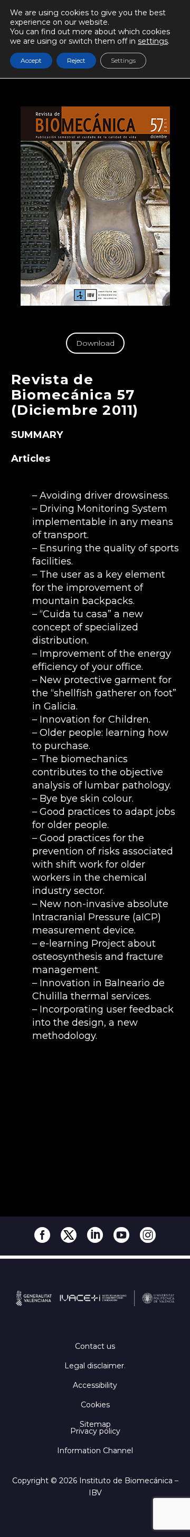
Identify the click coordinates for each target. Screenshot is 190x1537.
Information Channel (95, 1450)
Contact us (95, 1346)
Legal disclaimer (94, 1365)
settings (153, 41)
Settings (123, 60)
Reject (76, 60)
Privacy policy (95, 1431)
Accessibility (95, 1385)
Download (95, 343)
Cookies (95, 1404)
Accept (31, 60)
